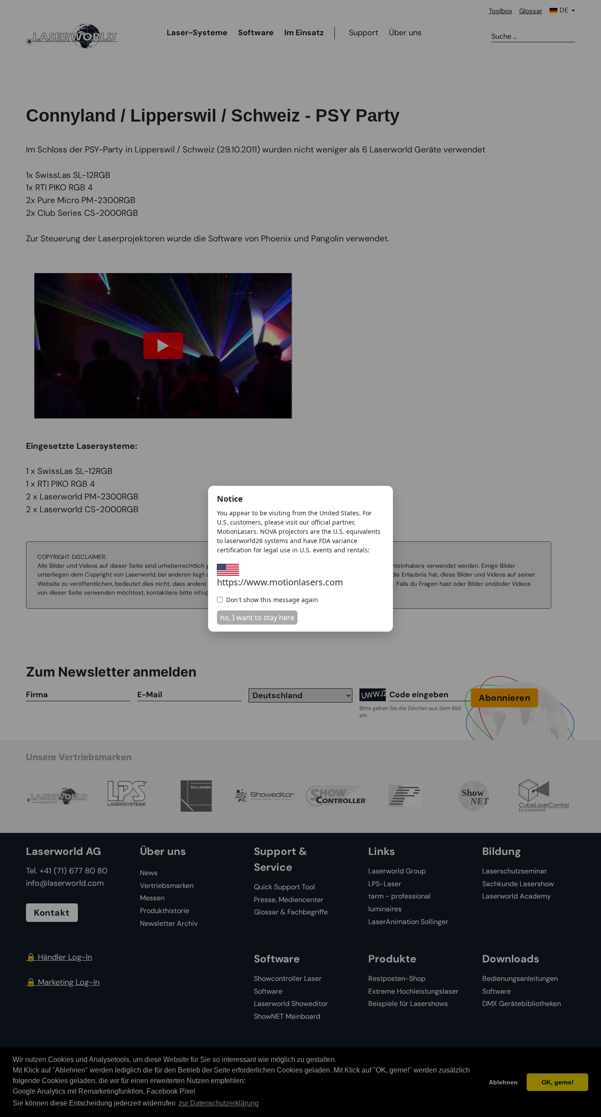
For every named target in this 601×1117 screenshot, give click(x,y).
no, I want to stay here (257, 617)
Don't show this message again (272, 599)
